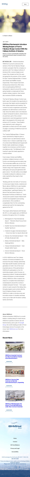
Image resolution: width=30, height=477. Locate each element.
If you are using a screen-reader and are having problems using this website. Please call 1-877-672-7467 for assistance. (15, 462)
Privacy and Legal (15, 448)
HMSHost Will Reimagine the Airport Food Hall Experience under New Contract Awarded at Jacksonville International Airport (13, 407)
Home (15, 438)
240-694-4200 (15, 458)
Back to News (8, 35)
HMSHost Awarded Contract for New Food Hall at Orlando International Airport (13, 356)
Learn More (9, 361)
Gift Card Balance (15, 445)
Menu (25, 4)
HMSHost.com (13, 329)
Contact (15, 441)
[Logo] (7, 5)
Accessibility (15, 451)
